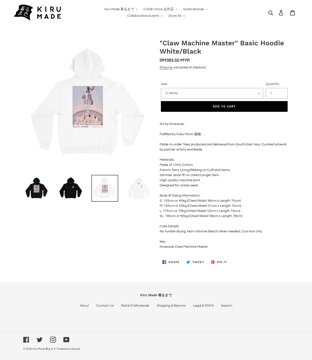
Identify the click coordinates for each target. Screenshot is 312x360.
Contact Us (105, 305)
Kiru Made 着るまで (44, 349)
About (84, 305)
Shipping (166, 67)
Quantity (272, 84)
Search (226, 305)
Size (164, 84)
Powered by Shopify (68, 349)
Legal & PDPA (203, 305)
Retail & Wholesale (135, 305)
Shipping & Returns (171, 305)
